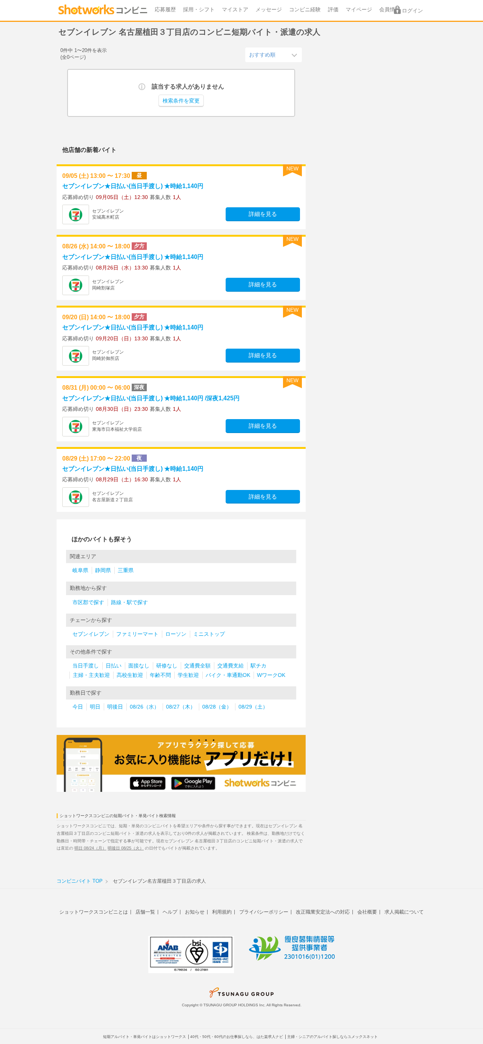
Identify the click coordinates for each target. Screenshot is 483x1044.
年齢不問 (160, 675)
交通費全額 (197, 666)
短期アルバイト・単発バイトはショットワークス (144, 1037)
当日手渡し (85, 666)
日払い (114, 666)
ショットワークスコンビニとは (93, 912)
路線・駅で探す (129, 602)
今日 (77, 707)
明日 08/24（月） (90, 848)
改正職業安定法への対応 (323, 912)
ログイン (412, 11)
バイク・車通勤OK (228, 675)
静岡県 (103, 570)
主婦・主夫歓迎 (91, 675)
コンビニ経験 (305, 9)
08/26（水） (144, 707)
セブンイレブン (90, 634)
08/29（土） (253, 707)
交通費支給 (230, 666)
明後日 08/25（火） (126, 848)
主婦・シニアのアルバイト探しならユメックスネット (332, 1037)
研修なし (166, 666)
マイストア (235, 9)
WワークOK (271, 675)
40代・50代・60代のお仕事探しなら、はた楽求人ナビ (236, 1037)
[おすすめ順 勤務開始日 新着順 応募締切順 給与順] (273, 55)
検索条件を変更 (181, 101)
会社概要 (367, 912)
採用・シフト (199, 9)
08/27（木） (180, 707)
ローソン (175, 634)
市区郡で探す (88, 602)
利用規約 (222, 912)
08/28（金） (217, 707)
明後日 (115, 707)
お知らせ (195, 912)
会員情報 (389, 9)
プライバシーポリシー (263, 912)
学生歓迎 (188, 675)
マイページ (359, 9)
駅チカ (258, 666)
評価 (333, 9)
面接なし (138, 666)
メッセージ (268, 9)
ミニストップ (209, 634)
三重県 (126, 570)
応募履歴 (165, 9)
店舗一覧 (145, 912)
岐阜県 (80, 570)
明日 (95, 707)
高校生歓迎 (130, 675)
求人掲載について (404, 912)
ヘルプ (170, 912)
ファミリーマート (137, 634)
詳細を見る (263, 214)
